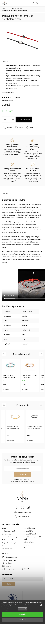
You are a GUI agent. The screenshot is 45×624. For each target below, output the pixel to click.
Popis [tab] (8, 193)
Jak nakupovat (6, 534)
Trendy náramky (27, 311)
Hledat (8, 584)
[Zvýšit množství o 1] (12, 119)
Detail (43, 389)
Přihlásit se (22, 474)
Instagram (22, 507)
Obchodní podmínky (30, 528)
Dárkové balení (6, 546)
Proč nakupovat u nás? (9, 531)
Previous (4, 354)
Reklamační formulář (30, 534)
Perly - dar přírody (7, 540)
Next (41, 354)
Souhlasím (22, 614)
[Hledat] (33, 3)
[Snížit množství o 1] (5, 119)
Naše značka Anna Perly (9, 537)
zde (41, 605)
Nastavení (22, 609)
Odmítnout (22, 620)
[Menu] (41, 3)
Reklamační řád (28, 531)
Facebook (16, 507)
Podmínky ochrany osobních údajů (32, 538)
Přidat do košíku (24, 119)
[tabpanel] (11, 375)
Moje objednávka (29, 542)
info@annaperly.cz (24, 512)
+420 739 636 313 (24, 516)
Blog (25, 548)
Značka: (7, 100)
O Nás (4, 528)
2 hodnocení (16, 97)
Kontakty (26, 545)
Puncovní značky (7, 549)
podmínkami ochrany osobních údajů (22, 481)
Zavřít (38, 133)
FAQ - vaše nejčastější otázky (11, 543)
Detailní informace (8, 92)
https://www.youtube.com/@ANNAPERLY (28, 507)
